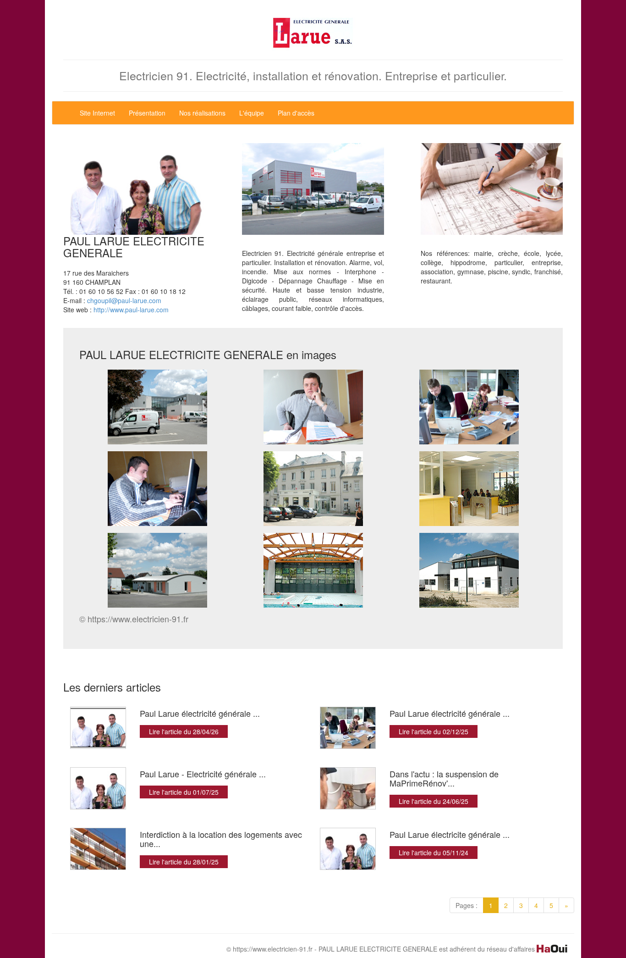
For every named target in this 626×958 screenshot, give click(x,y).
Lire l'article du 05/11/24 (433, 852)
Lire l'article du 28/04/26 (184, 731)
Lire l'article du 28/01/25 (184, 861)
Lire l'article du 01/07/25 (184, 792)
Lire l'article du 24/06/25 (433, 801)
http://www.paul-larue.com (131, 309)
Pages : (467, 905)
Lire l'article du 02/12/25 (433, 731)
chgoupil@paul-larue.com (124, 300)
